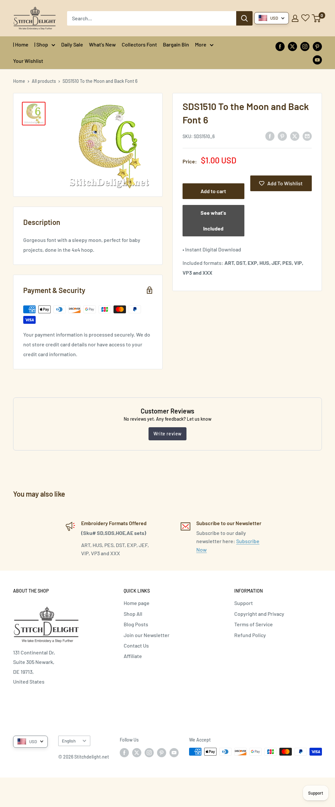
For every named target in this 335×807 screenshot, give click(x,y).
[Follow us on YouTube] (317, 59)
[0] (316, 18)
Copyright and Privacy (259, 614)
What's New (102, 44)
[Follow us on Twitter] (292, 46)
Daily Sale (72, 44)
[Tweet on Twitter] (294, 136)
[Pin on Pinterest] (282, 136)
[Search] (244, 18)
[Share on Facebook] (269, 136)
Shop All (133, 614)
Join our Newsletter (146, 635)
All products (44, 81)
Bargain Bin (176, 44)
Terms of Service (253, 624)
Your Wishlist (28, 61)
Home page (137, 603)
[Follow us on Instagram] (304, 46)
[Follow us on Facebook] (280, 46)
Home (19, 81)
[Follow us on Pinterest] (317, 46)
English (69, 740)
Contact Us (136, 645)
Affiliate (133, 656)
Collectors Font (139, 44)
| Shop (41, 44)
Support (243, 603)
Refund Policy (250, 635)
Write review (167, 433)
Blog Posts (136, 624)
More (200, 44)
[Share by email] (307, 136)
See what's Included (213, 220)
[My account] (295, 18)
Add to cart (213, 191)
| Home (20, 44)
